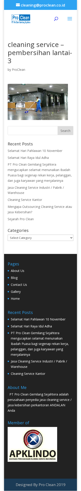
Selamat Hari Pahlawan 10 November (35, 151)
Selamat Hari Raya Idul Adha (28, 158)
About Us (17, 271)
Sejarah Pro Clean (21, 219)
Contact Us (19, 284)
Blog (14, 277)
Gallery (16, 291)
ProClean (18, 69)
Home (15, 298)
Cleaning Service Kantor (25, 200)
